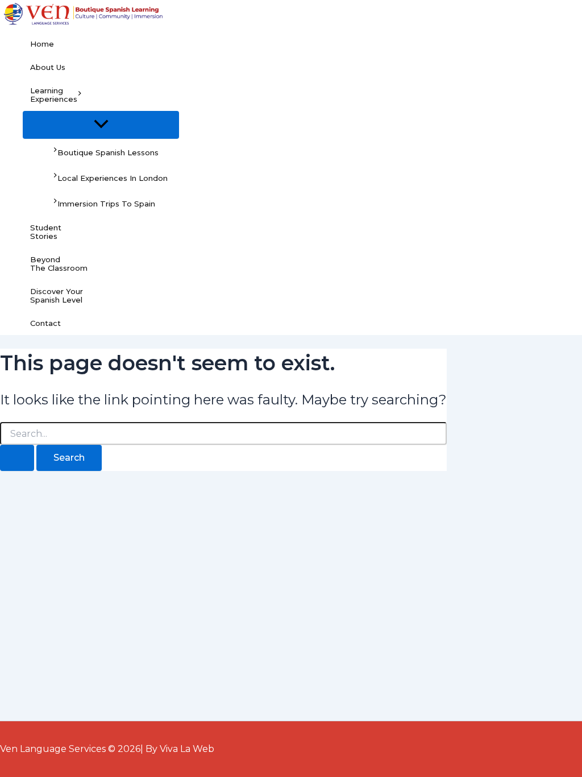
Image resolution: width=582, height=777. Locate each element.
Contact (45, 323)
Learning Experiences (53, 95)
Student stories (45, 232)
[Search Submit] (17, 458)
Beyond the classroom (59, 263)
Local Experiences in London (112, 178)
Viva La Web (187, 748)
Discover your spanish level (56, 295)
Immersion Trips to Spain (106, 204)
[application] (79, 95)
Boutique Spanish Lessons (108, 152)
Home (42, 43)
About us (47, 67)
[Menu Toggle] (101, 125)
